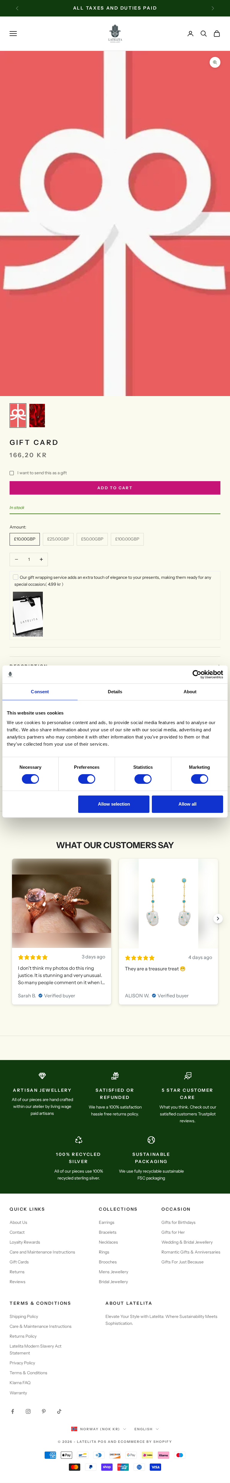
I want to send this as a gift (42, 472)
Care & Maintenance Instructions (41, 1326)
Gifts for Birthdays (178, 1222)
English (143, 1429)
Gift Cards (19, 1262)
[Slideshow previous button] (12, 918)
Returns (17, 1271)
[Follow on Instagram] (28, 1411)
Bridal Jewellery (113, 1281)
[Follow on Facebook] (13, 1411)
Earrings (106, 1222)
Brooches (108, 1262)
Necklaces (108, 1242)
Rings (104, 1252)
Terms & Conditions (28, 1372)
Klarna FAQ (20, 1382)
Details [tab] (115, 691)
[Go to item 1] (18, 415)
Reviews (17, 1281)
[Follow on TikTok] (59, 1411)
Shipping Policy (24, 1316)
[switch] (86, 779)
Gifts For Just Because (182, 1262)
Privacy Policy (22, 1363)
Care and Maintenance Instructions (42, 1252)
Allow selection (114, 804)
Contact (17, 1232)
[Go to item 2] (37, 415)
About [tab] (190, 691)
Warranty (18, 1393)
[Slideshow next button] (218, 918)
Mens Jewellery (113, 1271)
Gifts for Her (173, 1232)
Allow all (187, 804)
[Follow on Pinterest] (44, 1411)
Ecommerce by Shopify (145, 1442)
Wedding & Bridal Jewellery (187, 1242)
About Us (18, 1222)
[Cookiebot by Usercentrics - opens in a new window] (197, 674)
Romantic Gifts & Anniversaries (190, 1252)
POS (102, 1442)
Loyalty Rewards (25, 1242)
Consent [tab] (40, 691)
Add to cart (115, 487)
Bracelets (107, 1232)
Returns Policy (23, 1336)
